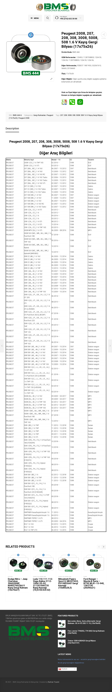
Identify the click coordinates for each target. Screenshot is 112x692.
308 (73, 115)
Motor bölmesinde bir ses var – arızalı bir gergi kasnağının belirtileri (81, 659)
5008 (78, 115)
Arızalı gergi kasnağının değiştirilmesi (71, 663)
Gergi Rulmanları (39, 115)
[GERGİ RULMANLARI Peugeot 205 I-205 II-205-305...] (110, 346)
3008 (70, 115)
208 (65, 115)
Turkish (64, 669)
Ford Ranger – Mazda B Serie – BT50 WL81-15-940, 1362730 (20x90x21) (94, 583)
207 (61, 115)
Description (12, 128)
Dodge (10, 576)
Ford (85, 576)
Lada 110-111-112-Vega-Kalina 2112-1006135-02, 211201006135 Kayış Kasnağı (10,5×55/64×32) (43, 584)
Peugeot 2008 (23, 118)
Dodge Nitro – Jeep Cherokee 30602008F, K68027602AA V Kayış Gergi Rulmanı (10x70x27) (18, 584)
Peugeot (50, 115)
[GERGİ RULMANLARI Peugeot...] (2, 346)
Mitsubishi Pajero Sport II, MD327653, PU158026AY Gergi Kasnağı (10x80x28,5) (68, 583)
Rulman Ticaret (53, 682)
